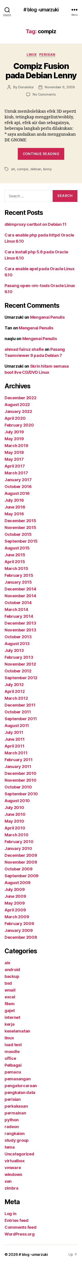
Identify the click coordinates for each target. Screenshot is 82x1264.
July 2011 (14, 732)
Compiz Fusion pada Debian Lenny (41, 70)
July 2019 (14, 432)
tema (10, 1147)
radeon (12, 1126)
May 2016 (14, 513)
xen (8, 1181)
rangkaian (15, 1133)
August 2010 (17, 800)
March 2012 (16, 698)
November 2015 (20, 527)
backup (12, 976)
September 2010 (21, 793)
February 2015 (19, 575)
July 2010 (14, 807)
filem (10, 1003)
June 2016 (15, 507)
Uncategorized (19, 1154)
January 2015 (18, 582)
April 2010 (15, 828)
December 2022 (20, 397)
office (10, 1058)
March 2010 (16, 834)
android (12, 969)
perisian (47, 54)
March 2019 (16, 445)
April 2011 (14, 746)
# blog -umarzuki (41, 9)
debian (35, 169)
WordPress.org (20, 1234)
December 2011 (20, 705)
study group (17, 1140)
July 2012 (14, 684)
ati (13, 169)
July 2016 (14, 500)
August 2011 (17, 725)
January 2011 (18, 766)
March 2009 (17, 916)
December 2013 (20, 623)
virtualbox (14, 1160)
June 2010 (15, 814)
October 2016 (18, 486)
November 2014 (20, 595)
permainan (15, 1113)
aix (7, 962)
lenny (47, 169)
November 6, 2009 (60, 87)
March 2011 (16, 752)
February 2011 (19, 759)
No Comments (44, 94)
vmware (13, 1167)
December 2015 (20, 520)
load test (13, 1044)
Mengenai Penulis (47, 317)
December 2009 (21, 855)
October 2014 (18, 602)
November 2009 (21, 862)
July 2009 (15, 889)
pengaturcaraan (21, 1085)
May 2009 (15, 903)
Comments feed (20, 1227)
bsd (8, 983)
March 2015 (16, 568)
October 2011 (18, 712)
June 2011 (15, 739)
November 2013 (20, 630)
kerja (10, 1024)
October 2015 (18, 534)
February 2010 (19, 841)
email (10, 990)
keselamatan (17, 1031)
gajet (10, 1010)
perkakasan (16, 1106)
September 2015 (21, 541)
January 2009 (19, 930)
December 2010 (20, 773)
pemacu (13, 1072)
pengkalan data (20, 1092)
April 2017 (15, 466)
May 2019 (14, 438)
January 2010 (18, 848)
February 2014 (19, 616)
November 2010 (20, 780)
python (11, 1119)
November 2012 (20, 664)
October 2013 (18, 636)
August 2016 (17, 493)
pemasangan (18, 1078)
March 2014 (16, 609)
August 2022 (17, 404)
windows (13, 1174)
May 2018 (14, 452)
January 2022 (18, 411)
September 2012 (21, 677)
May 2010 (14, 821)
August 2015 (17, 548)
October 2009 (19, 869)
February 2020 (19, 425)
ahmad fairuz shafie (24, 349)
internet (12, 1017)
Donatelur (26, 87)
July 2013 (14, 650)
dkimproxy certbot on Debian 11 (36, 224)
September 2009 (21, 875)
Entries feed (16, 1220)
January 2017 (18, 479)
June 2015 (15, 554)
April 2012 (15, 691)
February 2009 (19, 923)
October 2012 (18, 671)
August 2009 (18, 882)
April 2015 (15, 561)
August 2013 (17, 643)
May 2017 (14, 459)
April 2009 (15, 910)
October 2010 (18, 787)
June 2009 (15, 896)
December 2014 (20, 589)
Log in (10, 1213)
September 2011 (21, 718)
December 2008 (21, 937)
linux (32, 54)
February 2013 (19, 657)
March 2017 (16, 473)
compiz (22, 169)
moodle (12, 1051)
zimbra (11, 1188)
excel (10, 996)
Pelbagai (13, 1065)
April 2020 (15, 418)
